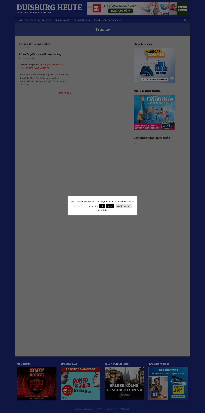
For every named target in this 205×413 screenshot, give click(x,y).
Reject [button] (110, 206)
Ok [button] (102, 206)
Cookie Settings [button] (123, 206)
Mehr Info (102, 210)
